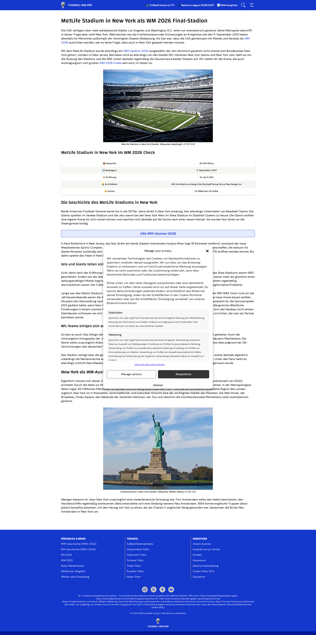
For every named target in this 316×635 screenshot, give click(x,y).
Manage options (131, 374)
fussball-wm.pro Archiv (206, 549)
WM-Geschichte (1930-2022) (78, 543)
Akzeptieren (183, 374)
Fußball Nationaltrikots (140, 543)
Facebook (162, 590)
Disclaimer (199, 576)
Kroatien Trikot (135, 571)
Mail (171, 590)
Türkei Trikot (134, 565)
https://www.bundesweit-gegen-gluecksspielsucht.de (192, 598)
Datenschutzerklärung (206, 565)
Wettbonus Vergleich (73, 571)
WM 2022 (67, 560)
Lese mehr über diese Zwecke (149, 364)
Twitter (154, 590)
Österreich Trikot (136, 554)
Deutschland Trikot (138, 549)
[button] (207, 251)
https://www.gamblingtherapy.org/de (218, 595)
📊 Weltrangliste (227, 5)
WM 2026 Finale (110, 63)
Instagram (145, 590)
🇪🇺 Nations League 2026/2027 (195, 5)
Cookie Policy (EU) (203, 571)
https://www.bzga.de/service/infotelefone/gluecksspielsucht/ (127, 598)
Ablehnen (158, 385)
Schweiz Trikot (135, 560)
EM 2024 (66, 554)
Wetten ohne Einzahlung (75, 576)
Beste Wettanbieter (72, 565)
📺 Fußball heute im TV (160, 5)
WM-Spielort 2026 (135, 51)
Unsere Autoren (202, 543)
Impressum (199, 560)
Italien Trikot (134, 576)
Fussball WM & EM (79, 5)
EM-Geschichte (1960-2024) (78, 549)
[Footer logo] (158, 623)
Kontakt (197, 554)
